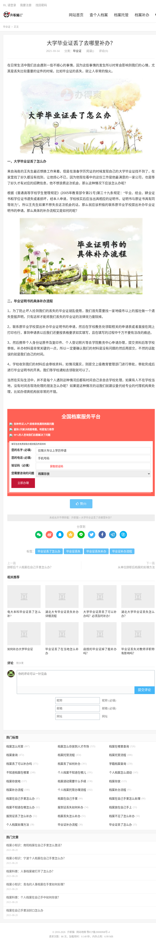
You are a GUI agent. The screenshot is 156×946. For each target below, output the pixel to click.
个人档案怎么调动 (123, 772)
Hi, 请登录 (9, 5)
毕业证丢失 (73, 551)
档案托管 (121, 15)
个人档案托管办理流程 (75, 789)
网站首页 (76, 15)
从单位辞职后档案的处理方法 (136, 567)
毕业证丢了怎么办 (49, 551)
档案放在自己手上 (123, 807)
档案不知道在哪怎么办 (23, 807)
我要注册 (25, 5)
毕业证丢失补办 (96, 551)
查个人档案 (99, 15)
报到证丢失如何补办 (73, 807)
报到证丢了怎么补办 (21, 816)
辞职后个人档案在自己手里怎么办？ (30, 567)
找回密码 (41, 5)
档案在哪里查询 (122, 746)
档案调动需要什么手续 (75, 781)
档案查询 (15, 755)
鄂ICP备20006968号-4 (98, 932)
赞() (83, 503)
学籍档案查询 (120, 763)
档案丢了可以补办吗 (22, 763)
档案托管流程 (69, 755)
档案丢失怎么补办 (72, 816)
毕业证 (6, 26)
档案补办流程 (18, 789)
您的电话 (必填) (21, 457)
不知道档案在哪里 (20, 772)
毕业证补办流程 (122, 551)
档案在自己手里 (70, 798)
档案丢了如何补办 (72, 763)
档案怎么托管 (18, 746)
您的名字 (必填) (21, 450)
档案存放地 (16, 781)
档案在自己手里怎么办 (23, 798)
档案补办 (142, 15)
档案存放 (118, 781)
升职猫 (13, 14)
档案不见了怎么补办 (124, 816)
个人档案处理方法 (20, 824)
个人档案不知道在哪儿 (75, 772)
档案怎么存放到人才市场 (76, 746)
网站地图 (81, 932)
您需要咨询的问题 (22, 473)
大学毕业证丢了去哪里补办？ (81, 43)
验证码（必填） (37, 466)
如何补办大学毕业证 (20, 649)
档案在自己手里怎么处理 (127, 798)
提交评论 (144, 690)
